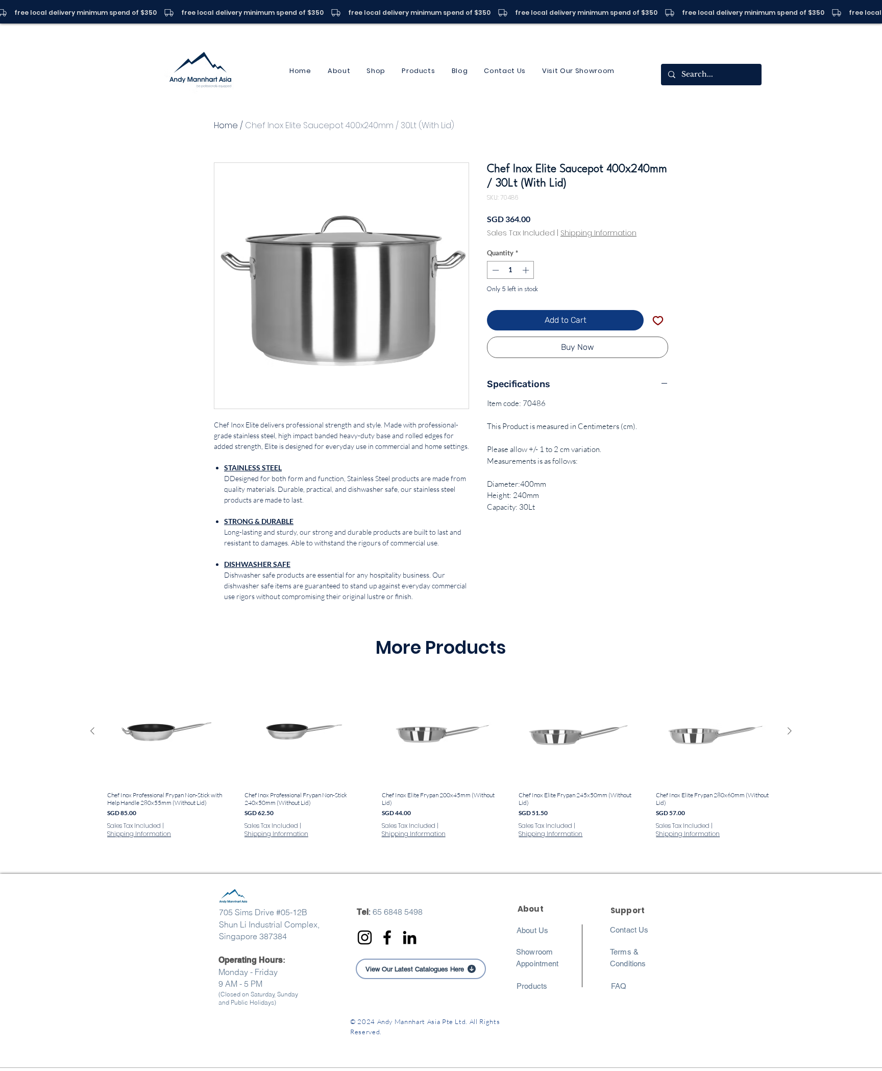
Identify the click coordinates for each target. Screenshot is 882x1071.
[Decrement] (494, 270)
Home (226, 125)
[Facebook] (387, 937)
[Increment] (527, 270)
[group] (441, 773)
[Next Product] (789, 731)
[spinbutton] (511, 270)
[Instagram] (364, 937)
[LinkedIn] (409, 937)
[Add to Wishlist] (658, 320)
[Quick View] (166, 731)
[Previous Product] (92, 731)
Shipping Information (598, 233)
